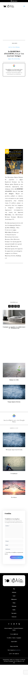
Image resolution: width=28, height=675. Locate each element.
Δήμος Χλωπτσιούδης (14, 59)
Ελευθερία (14, 497)
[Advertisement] (14, 24)
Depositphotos (17, 650)
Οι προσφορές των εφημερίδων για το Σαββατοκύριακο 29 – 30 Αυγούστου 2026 (14, 327)
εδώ (14, 661)
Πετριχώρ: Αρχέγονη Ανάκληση (14, 401)
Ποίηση (17, 47)
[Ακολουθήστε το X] (11, 624)
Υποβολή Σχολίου (16, 557)
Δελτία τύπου (12, 47)
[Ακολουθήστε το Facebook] (9, 306)
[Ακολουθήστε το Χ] (12, 306)
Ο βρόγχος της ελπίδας (14, 380)
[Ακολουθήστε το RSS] (19, 624)
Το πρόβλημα (14, 473)
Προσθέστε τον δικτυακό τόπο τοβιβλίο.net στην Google (14, 70)
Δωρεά (14, 595)
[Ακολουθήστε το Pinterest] (15, 306)
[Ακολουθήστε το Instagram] (18, 306)
